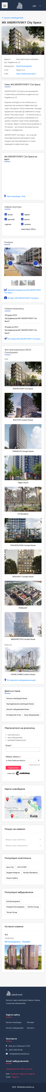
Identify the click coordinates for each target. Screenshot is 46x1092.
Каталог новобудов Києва (16, 698)
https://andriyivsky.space (26, 74)
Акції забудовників (31, 715)
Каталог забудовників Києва (17, 709)
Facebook (14, 1074)
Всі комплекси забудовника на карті (21, 680)
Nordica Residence (30, 872)
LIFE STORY (22, 867)
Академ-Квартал (13, 872)
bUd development (13, 901)
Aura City (10, 867)
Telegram (22, 1074)
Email (9, 745)
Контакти (30, 1028)
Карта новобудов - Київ (16, 196)
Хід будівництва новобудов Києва (20, 704)
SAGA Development (24, 66)
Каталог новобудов (13, 1022)
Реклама (30, 1022)
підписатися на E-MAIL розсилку (19, 1069)
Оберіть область (13, 756)
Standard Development (15, 907)
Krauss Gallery (12, 878)
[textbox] (23, 839)
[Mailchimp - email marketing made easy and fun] (19, 773)
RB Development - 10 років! (17, 941)
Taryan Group (11, 912)
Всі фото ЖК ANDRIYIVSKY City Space (23, 298)
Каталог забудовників (14, 1028)
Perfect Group (33, 907)
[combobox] (23, 839)
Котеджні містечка (13, 715)
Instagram (31, 1074)
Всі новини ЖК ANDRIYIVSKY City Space (24, 339)
